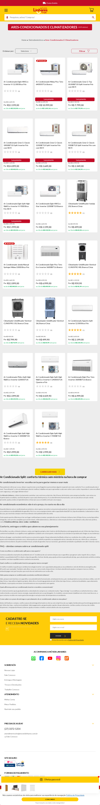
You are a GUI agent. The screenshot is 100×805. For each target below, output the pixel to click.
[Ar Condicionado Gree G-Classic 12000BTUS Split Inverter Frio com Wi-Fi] (50, 130)
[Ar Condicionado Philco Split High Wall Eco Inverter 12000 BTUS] (18, 364)
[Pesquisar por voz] (6, 18)
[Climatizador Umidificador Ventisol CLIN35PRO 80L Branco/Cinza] (82, 251)
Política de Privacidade (76, 640)
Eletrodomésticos (36, 40)
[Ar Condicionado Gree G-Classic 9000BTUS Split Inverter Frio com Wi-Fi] (82, 130)
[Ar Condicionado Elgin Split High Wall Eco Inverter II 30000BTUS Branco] (18, 420)
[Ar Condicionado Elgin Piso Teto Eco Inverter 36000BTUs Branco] (50, 251)
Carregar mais (48, 472)
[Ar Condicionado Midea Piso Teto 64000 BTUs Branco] (50, 69)
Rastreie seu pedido (12, 709)
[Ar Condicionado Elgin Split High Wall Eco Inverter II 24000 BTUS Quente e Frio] (50, 364)
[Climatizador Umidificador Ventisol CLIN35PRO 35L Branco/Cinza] (18, 308)
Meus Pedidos (10, 704)
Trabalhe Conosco (11, 689)
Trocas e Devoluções (12, 685)
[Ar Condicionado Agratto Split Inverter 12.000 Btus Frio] (82, 308)
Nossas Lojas (9, 670)
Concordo (50, 799)
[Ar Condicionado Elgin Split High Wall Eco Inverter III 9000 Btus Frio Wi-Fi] (18, 191)
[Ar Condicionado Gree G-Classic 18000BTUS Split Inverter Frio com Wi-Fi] (18, 130)
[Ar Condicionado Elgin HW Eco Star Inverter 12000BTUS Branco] (50, 191)
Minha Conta (9, 699)
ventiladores (34, 522)
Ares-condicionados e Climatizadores (61, 40)
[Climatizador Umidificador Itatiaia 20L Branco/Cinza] (82, 191)
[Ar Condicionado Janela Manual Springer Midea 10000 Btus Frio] (18, 251)
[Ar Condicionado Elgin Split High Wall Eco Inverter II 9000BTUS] (50, 420)
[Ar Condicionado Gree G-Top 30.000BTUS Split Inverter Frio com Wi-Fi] (82, 69)
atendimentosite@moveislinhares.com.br (21, 733)
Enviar (58, 636)
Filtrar (82, 51)
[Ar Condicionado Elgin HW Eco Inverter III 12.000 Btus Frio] (18, 69)
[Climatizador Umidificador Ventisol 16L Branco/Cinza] (50, 308)
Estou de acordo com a (68, 640)
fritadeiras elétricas (11, 522)
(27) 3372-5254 (12, 728)
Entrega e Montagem (13, 680)
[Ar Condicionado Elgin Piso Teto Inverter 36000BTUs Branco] (82, 364)
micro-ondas (23, 522)
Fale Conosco (9, 675)
